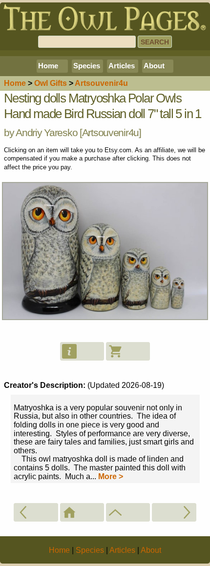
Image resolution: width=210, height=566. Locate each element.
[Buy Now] (128, 351)
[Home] (82, 512)
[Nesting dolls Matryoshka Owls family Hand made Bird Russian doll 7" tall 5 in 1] (174, 512)
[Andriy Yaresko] (128, 512)
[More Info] (82, 351)
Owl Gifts (50, 83)
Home (48, 65)
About (154, 65)
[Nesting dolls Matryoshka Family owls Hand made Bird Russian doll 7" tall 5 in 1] (36, 512)
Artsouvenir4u (110, 132)
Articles (121, 65)
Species (86, 65)
